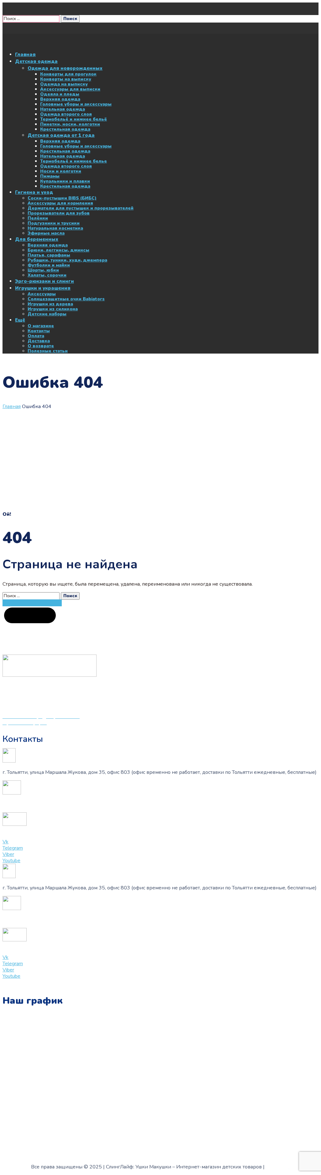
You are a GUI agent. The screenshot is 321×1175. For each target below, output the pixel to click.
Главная (12, 406)
